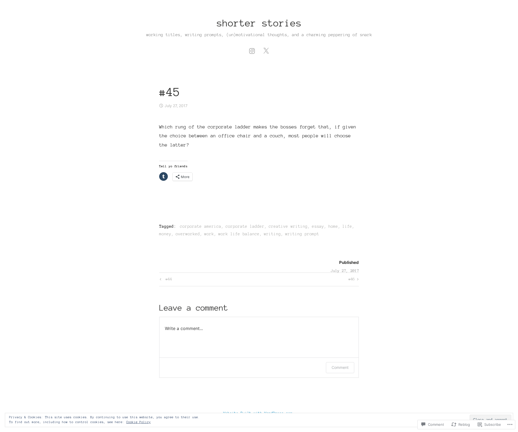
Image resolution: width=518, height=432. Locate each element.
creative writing (288, 226)
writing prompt (302, 234)
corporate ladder (245, 226)
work (209, 234)
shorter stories (259, 23)
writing (272, 234)
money (165, 234)
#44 (165, 280)
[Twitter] (266, 50)
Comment (340, 367)
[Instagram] (252, 50)
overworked (188, 234)
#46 (351, 280)
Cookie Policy (138, 422)
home (333, 226)
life (347, 226)
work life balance (239, 234)
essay (318, 226)
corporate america (200, 226)
